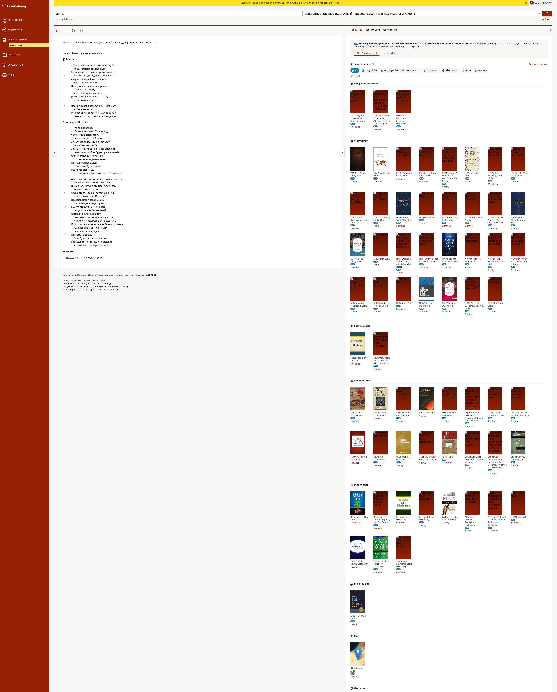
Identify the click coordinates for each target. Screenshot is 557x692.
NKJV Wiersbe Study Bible (425, 304)
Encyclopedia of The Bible (358, 359)
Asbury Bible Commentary (379, 414)
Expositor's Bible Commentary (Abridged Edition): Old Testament (382, 119)
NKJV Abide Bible (381, 259)
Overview (359, 688)
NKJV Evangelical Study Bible (473, 260)
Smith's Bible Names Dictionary (359, 562)
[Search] (547, 13)
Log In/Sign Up (543, 2)
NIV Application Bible (472, 174)
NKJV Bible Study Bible (358, 617)
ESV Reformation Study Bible (404, 174)
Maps (357, 636)
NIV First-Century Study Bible (381, 218)
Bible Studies (361, 583)
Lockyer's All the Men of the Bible (450, 518)
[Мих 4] (342, 152)
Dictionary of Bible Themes (359, 518)
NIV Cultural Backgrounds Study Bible (359, 220)
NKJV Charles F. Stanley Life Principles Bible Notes (403, 263)
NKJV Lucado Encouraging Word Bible (497, 261)
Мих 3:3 (70, 257)
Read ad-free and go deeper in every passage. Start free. (290, 2)
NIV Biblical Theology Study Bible (495, 176)
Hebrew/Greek (373, 29)
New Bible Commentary (379, 458)
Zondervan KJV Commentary (518, 458)
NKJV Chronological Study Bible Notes (428, 260)
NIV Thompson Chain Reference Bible (519, 220)
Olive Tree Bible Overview (404, 458)
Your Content (390, 29)
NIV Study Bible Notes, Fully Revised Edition (358, 118)
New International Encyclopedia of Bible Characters (382, 360)
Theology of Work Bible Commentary (428, 458)
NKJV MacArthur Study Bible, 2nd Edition (519, 261)
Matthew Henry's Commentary (358, 458)
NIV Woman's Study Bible (356, 260)
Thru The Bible (449, 457)
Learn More (390, 53)
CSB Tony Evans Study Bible (358, 174)
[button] (540, 3)
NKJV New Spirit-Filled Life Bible (381, 304)
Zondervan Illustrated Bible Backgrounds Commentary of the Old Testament (497, 462)
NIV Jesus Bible (426, 217)
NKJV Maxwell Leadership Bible (358, 304)
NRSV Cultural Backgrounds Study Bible (474, 306)
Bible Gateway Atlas (357, 669)
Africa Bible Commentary (356, 414)
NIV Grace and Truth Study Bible (404, 218)
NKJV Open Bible (519, 517)
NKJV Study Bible (404, 303)
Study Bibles (361, 141)
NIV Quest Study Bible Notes (450, 218)
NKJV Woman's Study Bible (449, 304)
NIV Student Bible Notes (473, 218)
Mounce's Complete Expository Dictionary (401, 119)
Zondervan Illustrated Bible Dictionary (404, 564)
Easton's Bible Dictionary (403, 518)
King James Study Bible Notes (427, 174)
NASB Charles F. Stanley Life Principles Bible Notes (449, 177)
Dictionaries (361, 484)
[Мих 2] (55, 152)
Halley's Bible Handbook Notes (496, 414)
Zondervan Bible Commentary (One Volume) (474, 459)
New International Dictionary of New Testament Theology (497, 521)
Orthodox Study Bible (495, 304)
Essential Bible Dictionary (426, 518)
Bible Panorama (427, 412)
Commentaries (362, 380)
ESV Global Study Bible (381, 174)
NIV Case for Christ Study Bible (520, 174)
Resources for (362, 64)
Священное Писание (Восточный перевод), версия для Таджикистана (105, 275)
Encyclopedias (362, 325)
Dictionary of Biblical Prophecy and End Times (381, 519)
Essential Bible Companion (449, 414)
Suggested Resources (366, 83)
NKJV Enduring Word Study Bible (450, 260)
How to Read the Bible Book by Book (520, 414)
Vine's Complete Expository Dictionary (381, 564)
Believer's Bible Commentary (403, 414)
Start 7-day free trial (367, 53)
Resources (356, 29)
